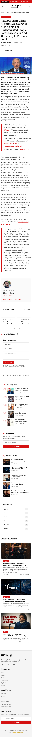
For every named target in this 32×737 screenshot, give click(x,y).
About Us (3, 693)
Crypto (3, 685)
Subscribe (17, 446)
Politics (3, 675)
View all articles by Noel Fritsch (13, 299)
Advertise (3, 699)
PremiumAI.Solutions (18, 732)
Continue (9, 362)
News (2, 672)
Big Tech (3, 683)
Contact (3, 696)
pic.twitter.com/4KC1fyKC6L (13, 146)
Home (3, 12)
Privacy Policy (5, 701)
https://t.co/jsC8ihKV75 (12, 143)
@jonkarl (7, 130)
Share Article (8, 50)
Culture (3, 677)
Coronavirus (9, 12)
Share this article (9, 309)
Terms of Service (6, 704)
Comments (27, 309)
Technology (4, 680)
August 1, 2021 (25, 149)
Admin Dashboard (6, 706)
